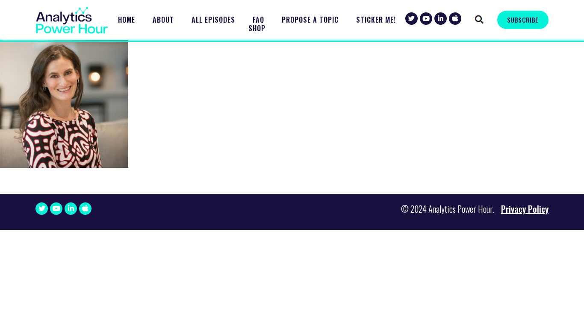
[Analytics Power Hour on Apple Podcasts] (455, 18)
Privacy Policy (525, 208)
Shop (256, 28)
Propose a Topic (310, 20)
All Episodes (213, 20)
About (163, 20)
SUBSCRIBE (522, 19)
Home (126, 20)
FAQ (258, 20)
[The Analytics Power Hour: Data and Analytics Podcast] (71, 20)
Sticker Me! (376, 20)
